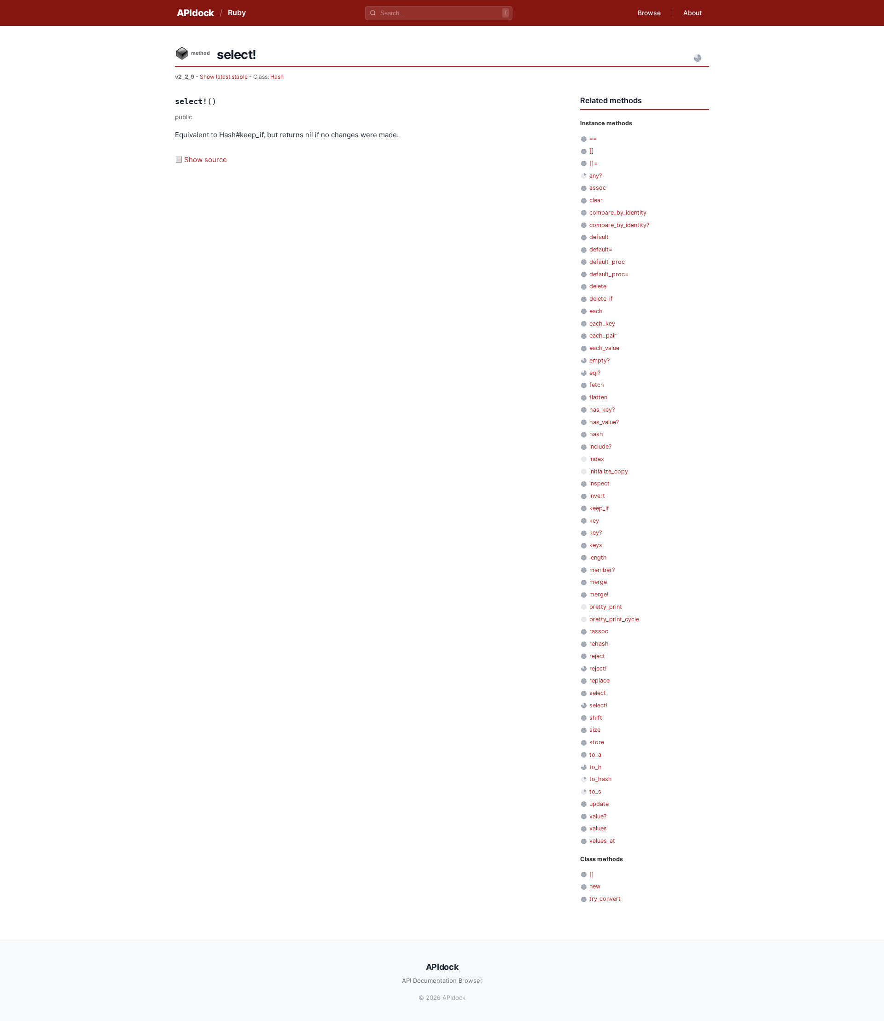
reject (597, 656)
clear (596, 200)
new (594, 886)
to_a (595, 754)
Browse (649, 13)
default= (600, 249)
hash (596, 434)
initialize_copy (608, 471)
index (596, 458)
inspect (599, 483)
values (598, 828)
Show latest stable (224, 76)
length (598, 557)
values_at (602, 840)
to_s (595, 791)
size (594, 729)
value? (597, 816)
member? (602, 569)
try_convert (605, 898)
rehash (599, 643)
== (593, 138)
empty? (599, 360)
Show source (205, 159)
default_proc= (608, 274)
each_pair (602, 335)
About (692, 13)
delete (597, 286)
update (599, 803)
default (599, 236)
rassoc (598, 631)
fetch (596, 384)
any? (595, 175)
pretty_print (605, 606)
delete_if (601, 298)
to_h (595, 767)
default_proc (607, 261)
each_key (602, 323)
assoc (597, 187)
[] (591, 150)
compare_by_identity (617, 212)
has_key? (602, 409)
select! (598, 705)
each (596, 311)
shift (595, 717)
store (596, 742)
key (594, 520)
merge (598, 581)
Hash (277, 76)
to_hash (600, 779)
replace (599, 680)
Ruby (237, 12)
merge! (599, 594)
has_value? (604, 422)
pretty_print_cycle (614, 619)
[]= (593, 163)
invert (597, 495)
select (597, 692)
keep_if (599, 508)
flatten (598, 397)
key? (595, 532)
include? (600, 446)
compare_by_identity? (619, 225)
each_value (604, 347)
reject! (598, 668)
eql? (594, 372)
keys (595, 545)
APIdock (195, 12)
